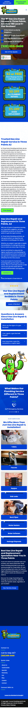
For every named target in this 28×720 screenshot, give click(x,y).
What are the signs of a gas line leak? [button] (11, 326)
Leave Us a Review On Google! (14, 695)
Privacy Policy (5, 705)
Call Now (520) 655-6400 (7, 2)
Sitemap (13, 705)
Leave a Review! (14, 304)
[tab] (9, 411)
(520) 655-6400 (14, 642)
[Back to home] (9, 9)
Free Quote (7, 210)
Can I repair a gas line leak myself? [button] (11, 334)
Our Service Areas (9, 588)
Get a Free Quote (11, 52)
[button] (26, 10)
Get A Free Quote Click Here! (21, 2)
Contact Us (7, 273)
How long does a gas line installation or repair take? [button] (11, 342)
